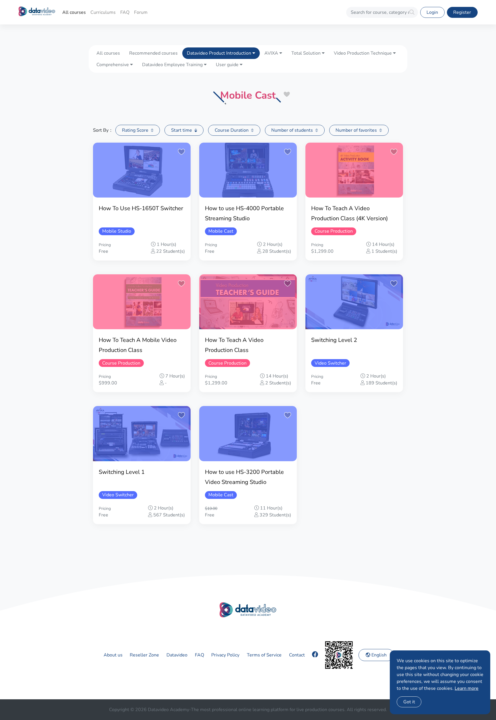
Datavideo (176, 655)
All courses (74, 12)
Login (432, 12)
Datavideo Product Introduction (219, 53)
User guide (228, 65)
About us (113, 655)
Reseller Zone (144, 655)
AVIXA (271, 53)
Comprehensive (113, 65)
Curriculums (103, 12)
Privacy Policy (225, 655)
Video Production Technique (363, 53)
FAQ (124, 12)
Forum (141, 12)
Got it (409, 702)
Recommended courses (153, 53)
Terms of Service (264, 655)
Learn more (466, 688)
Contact (297, 655)
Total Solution (306, 53)
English (378, 655)
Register (462, 12)
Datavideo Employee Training (173, 65)
